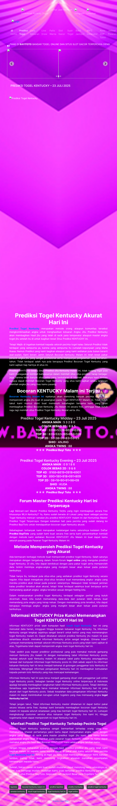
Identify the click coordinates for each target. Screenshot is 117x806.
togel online (73, 791)
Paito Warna (53, 32)
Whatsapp (59, 2)
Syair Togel (70, 32)
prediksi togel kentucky (97, 787)
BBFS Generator (92, 32)
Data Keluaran (34, 32)
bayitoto (14, 787)
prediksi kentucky (75, 787)
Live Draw (44, 32)
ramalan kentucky (18, 791)
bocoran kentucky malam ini (33, 787)
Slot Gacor (61, 32)
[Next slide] (105, 63)
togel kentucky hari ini (56, 791)
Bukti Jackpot (80, 32)
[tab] (56, 76)
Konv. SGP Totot (103, 34)
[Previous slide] (11, 63)
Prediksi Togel (23, 32)
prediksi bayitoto (56, 787)
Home (14, 32)
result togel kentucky (36, 791)
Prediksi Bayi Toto (60, 801)
